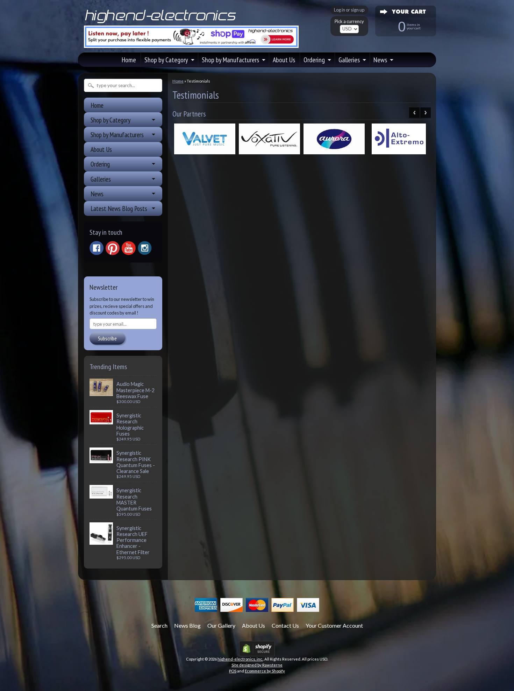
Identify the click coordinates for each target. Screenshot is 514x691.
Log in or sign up (349, 10)
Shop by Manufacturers (230, 59)
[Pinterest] (113, 248)
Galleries (349, 59)
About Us (284, 59)
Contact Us (285, 625)
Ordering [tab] (100, 164)
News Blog (187, 625)
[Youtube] (129, 248)
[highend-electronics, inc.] (162, 22)
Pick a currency (349, 21)
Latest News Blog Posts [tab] (119, 208)
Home (129, 59)
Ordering (314, 59)
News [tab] (97, 193)
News (380, 59)
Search (159, 625)
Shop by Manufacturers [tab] (117, 134)
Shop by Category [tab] (110, 119)
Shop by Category (166, 59)
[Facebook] (96, 248)
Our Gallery (221, 625)
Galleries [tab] (101, 179)
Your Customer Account (334, 625)
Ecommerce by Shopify (265, 671)
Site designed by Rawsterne (257, 665)
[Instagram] (145, 248)
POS (232, 671)
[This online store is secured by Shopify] (257, 652)
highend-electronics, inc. (240, 659)
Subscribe (107, 338)
